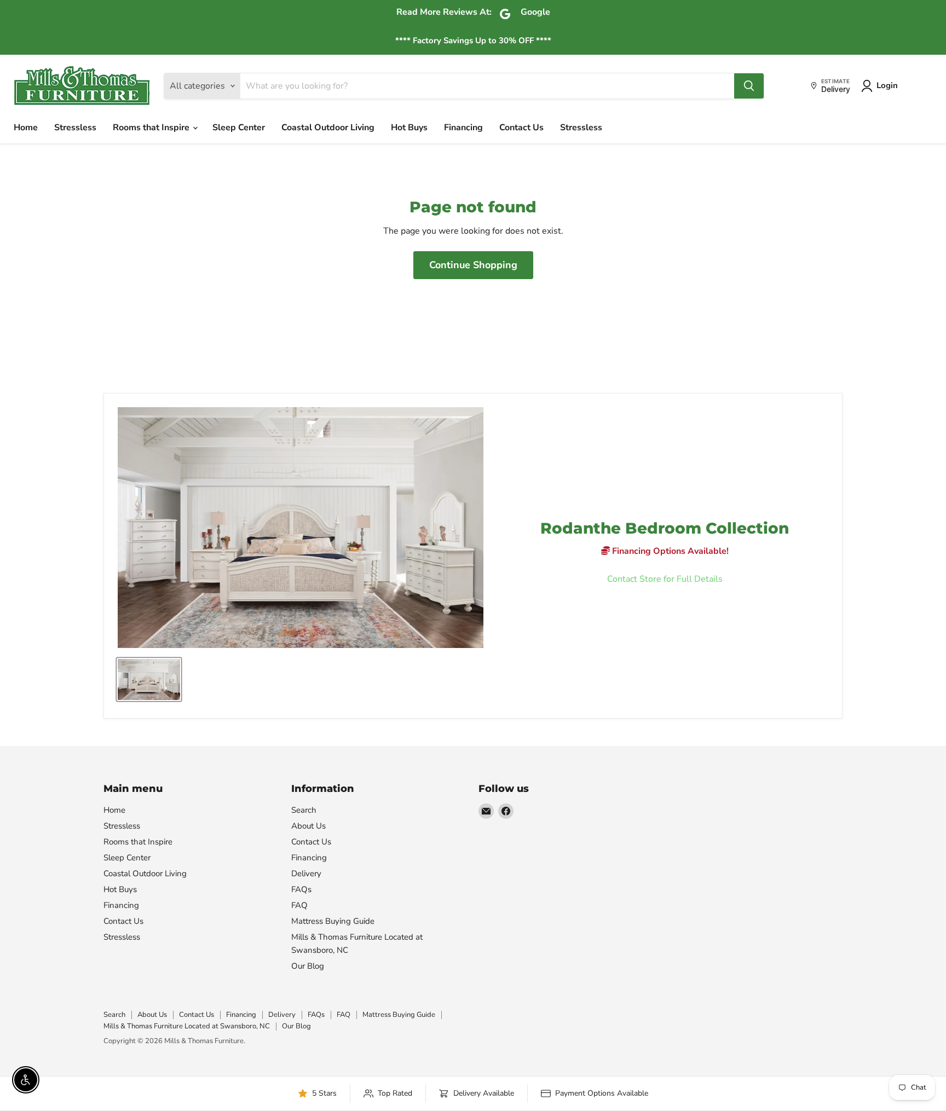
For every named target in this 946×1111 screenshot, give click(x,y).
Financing (463, 127)
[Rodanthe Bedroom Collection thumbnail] (149, 679)
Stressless (75, 127)
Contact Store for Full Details (665, 579)
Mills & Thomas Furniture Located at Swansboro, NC (186, 1026)
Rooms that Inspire (152, 127)
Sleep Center (238, 127)
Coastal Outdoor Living (327, 127)
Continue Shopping (473, 264)
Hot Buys (409, 127)
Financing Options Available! (669, 551)
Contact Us (521, 127)
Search (303, 810)
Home (26, 127)
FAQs (301, 889)
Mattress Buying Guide (332, 921)
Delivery (306, 873)
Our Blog (307, 965)
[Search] (749, 86)
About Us (308, 825)
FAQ (299, 905)
